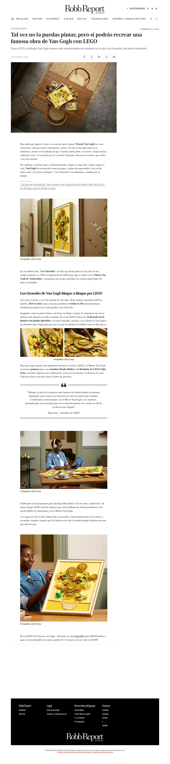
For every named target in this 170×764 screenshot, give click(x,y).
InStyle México (79, 710)
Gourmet (53, 18)
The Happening (79, 721)
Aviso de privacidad (53, 710)
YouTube (105, 718)
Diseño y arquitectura (129, 18)
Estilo (82, 18)
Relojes (22, 18)
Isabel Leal (22, 57)
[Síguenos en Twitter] (148, 8)
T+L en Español (79, 718)
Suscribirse (137, 8)
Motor (37, 18)
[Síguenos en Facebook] (152, 8)
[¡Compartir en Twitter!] (91, 57)
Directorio (22, 714)
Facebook (105, 710)
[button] (12, 18)
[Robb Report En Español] (85, 8)
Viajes (68, 18)
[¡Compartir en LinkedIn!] (99, 57)
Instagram (105, 714)
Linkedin (104, 725)
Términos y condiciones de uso (57, 714)
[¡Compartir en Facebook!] (84, 57)
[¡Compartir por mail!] (114, 57)
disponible (79, 636)
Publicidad (22, 710)
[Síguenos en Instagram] (156, 8)
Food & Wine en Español (82, 714)
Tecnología (99, 18)
